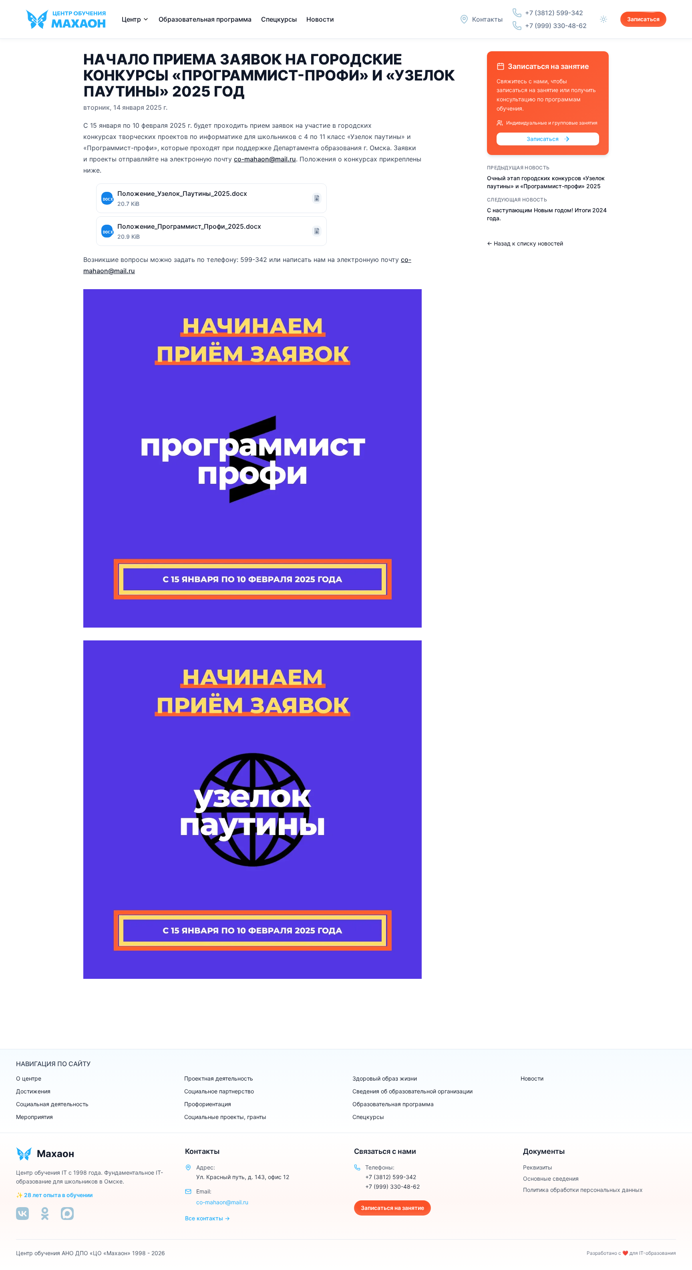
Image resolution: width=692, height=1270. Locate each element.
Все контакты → (207, 1218)
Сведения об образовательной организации (412, 1091)
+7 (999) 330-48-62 (392, 1186)
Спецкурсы (279, 19)
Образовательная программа (393, 1104)
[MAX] (67, 1213)
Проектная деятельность (218, 1078)
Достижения (33, 1091)
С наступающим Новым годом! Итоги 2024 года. (547, 214)
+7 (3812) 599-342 (390, 1176)
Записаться (643, 19)
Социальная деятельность (52, 1104)
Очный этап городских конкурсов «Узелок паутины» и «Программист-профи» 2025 (546, 182)
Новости (320, 19)
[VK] (22, 1213)
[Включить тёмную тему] (603, 19)
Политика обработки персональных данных (583, 1189)
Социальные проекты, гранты (225, 1116)
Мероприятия (34, 1116)
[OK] (44, 1213)
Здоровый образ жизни (384, 1078)
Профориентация (207, 1104)
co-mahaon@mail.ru (265, 159)
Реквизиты (537, 1167)
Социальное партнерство (219, 1091)
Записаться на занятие (392, 1207)
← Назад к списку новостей (525, 243)
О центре (28, 1078)
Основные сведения (551, 1178)
